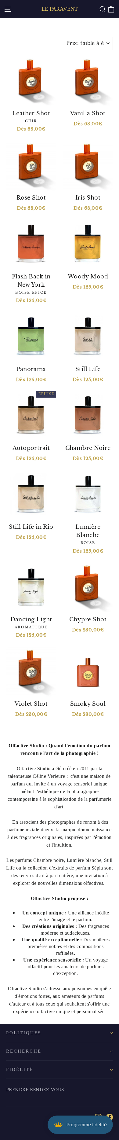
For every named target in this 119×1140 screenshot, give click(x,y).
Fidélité (19, 1069)
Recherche (23, 1051)
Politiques (23, 1032)
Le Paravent (59, 9)
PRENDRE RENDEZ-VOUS (35, 1089)
